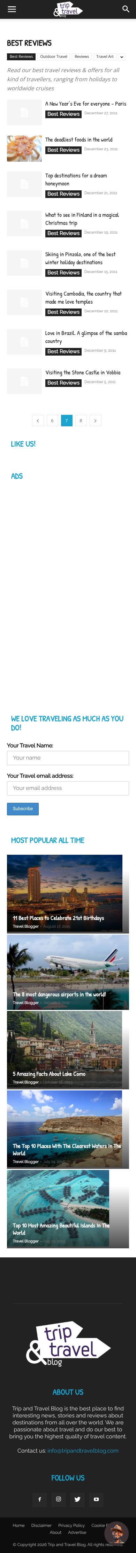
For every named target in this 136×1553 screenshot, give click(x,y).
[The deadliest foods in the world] (24, 149)
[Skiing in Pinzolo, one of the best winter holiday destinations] (24, 263)
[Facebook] (40, 1500)
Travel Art (104, 56)
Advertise (77, 1532)
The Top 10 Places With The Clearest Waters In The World (67, 1149)
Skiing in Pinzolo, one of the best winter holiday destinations (80, 258)
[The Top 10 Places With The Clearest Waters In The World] (68, 1129)
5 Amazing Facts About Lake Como (49, 1074)
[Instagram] (59, 1500)
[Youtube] (96, 1500)
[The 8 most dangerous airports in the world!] (68, 972)
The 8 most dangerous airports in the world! (59, 994)
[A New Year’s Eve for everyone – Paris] (24, 112)
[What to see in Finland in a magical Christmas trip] (24, 223)
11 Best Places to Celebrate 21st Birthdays (58, 918)
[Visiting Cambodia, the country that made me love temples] (24, 302)
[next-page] (95, 420)
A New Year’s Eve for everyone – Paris (85, 104)
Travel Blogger (26, 926)
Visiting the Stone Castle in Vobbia (82, 372)
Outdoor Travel (53, 56)
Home (19, 1525)
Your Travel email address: (40, 775)
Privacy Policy (71, 1525)
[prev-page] (38, 420)
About (55, 1532)
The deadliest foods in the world (78, 140)
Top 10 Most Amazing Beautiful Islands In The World (61, 1229)
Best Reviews (21, 56)
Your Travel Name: (30, 745)
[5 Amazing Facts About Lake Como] (68, 1050)
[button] (126, 9)
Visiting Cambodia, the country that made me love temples (83, 298)
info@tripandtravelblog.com (83, 1450)
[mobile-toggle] (12, 9)
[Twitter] (77, 1500)
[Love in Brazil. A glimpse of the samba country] (24, 342)
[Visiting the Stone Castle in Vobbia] (24, 381)
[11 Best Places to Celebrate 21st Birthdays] (68, 894)
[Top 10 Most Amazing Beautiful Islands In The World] (68, 1209)
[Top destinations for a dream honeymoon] (24, 184)
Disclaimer (41, 1525)
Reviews (82, 56)
